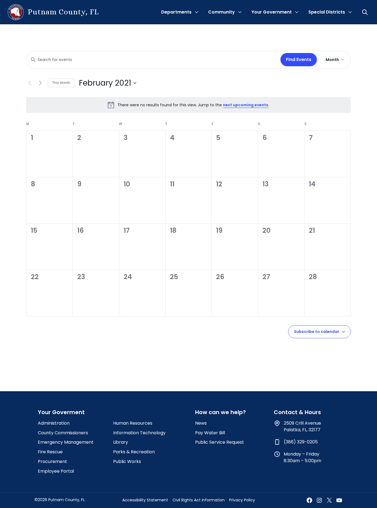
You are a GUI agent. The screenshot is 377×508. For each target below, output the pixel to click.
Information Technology (139, 433)
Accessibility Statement (145, 500)
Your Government (271, 12)
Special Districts (326, 12)
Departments (176, 12)
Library (120, 442)
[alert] (188, 105)
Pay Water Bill (210, 433)
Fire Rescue (50, 452)
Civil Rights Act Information (198, 500)
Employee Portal (56, 471)
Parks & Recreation (134, 452)
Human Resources (132, 423)
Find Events (298, 59)
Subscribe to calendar (316, 331)
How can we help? (220, 412)
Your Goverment (61, 412)
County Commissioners (63, 433)
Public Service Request (219, 442)
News (201, 423)
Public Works (127, 461)
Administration (54, 423)
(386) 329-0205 (301, 442)
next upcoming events (245, 105)
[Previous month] (29, 83)
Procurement (52, 461)
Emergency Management (66, 442)
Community (221, 12)
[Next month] (40, 83)
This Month (61, 82)
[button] (365, 12)
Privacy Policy (242, 500)
